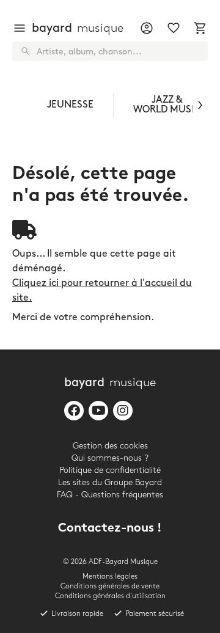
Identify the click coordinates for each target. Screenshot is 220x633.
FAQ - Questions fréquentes (110, 495)
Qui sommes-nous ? (110, 458)
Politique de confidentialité (110, 470)
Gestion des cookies (110, 446)
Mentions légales (110, 576)
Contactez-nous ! (110, 529)
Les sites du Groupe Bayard (110, 482)
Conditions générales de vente (110, 586)
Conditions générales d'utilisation (110, 596)
